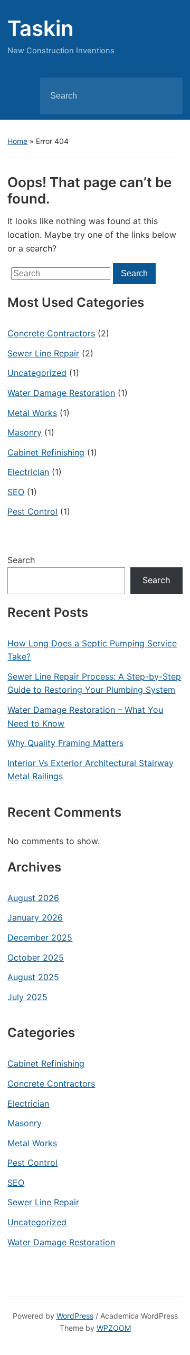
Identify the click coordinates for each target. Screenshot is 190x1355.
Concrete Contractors (51, 333)
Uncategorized (36, 372)
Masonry (24, 432)
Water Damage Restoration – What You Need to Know (85, 716)
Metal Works (32, 413)
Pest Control (32, 511)
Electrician (28, 472)
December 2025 (39, 937)
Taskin (40, 28)
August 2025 (33, 977)
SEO (15, 492)
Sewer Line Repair (43, 353)
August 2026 (33, 898)
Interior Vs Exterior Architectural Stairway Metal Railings (90, 770)
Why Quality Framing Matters (65, 743)
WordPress (74, 1315)
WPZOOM (114, 1327)
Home (17, 141)
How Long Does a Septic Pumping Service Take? (92, 650)
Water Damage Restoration (61, 393)
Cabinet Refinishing (45, 452)
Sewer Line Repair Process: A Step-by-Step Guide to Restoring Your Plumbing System (94, 683)
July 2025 (27, 997)
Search (165, 96)
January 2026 (35, 917)
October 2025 (35, 957)
